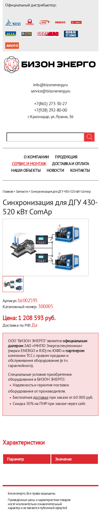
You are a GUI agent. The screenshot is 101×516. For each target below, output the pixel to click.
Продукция (66, 157)
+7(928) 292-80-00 (50, 110)
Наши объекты (25, 170)
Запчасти (22, 191)
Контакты (80, 170)
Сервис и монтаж (29, 163)
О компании (36, 157)
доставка (40, 397)
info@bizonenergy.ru (50, 84)
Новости (55, 170)
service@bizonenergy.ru (50, 90)
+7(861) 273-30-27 (50, 103)
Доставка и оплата (70, 163)
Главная (8, 191)
